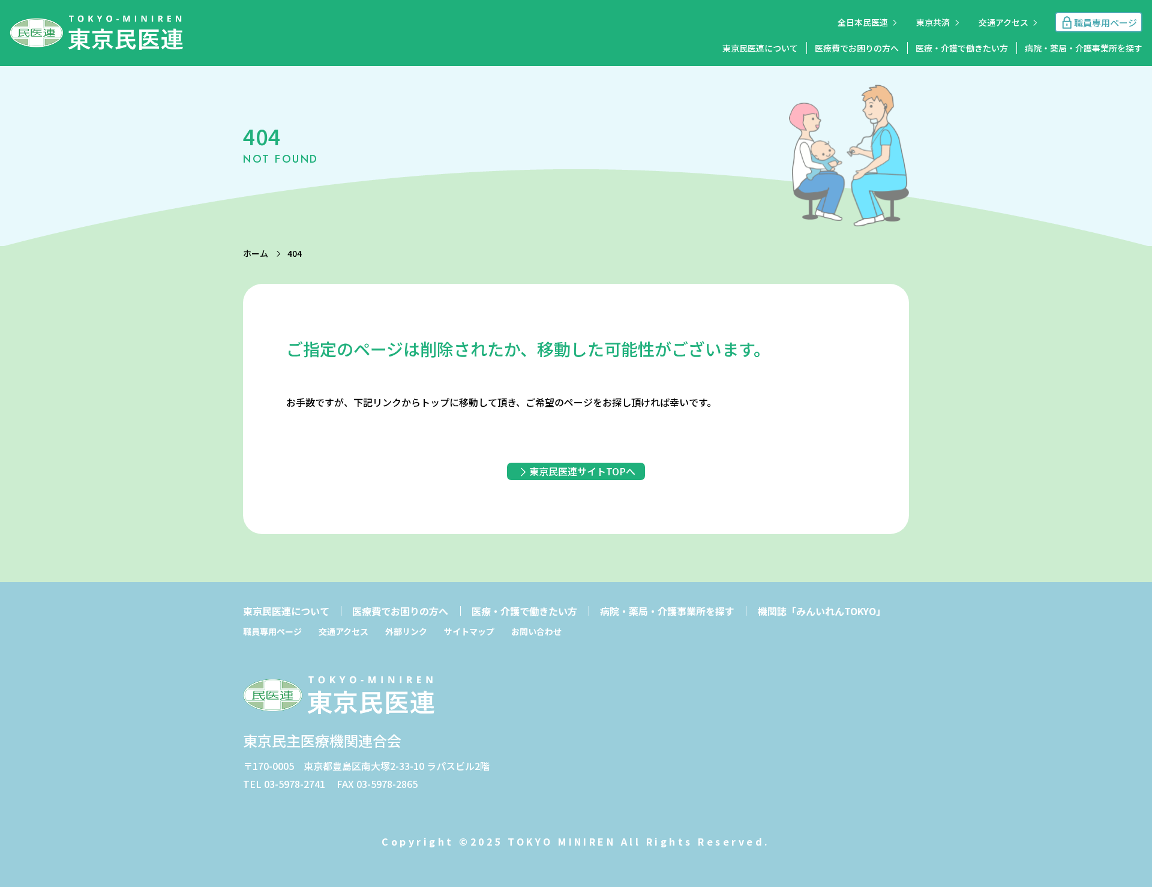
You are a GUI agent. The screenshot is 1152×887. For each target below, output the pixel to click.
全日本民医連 (863, 22)
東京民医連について (760, 48)
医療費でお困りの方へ (857, 48)
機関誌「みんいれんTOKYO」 (822, 611)
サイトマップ (469, 631)
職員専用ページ (272, 631)
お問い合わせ (536, 631)
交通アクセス (1003, 22)
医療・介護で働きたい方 (962, 48)
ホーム (255, 253)
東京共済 (933, 22)
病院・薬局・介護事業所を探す (1083, 48)
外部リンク (406, 631)
